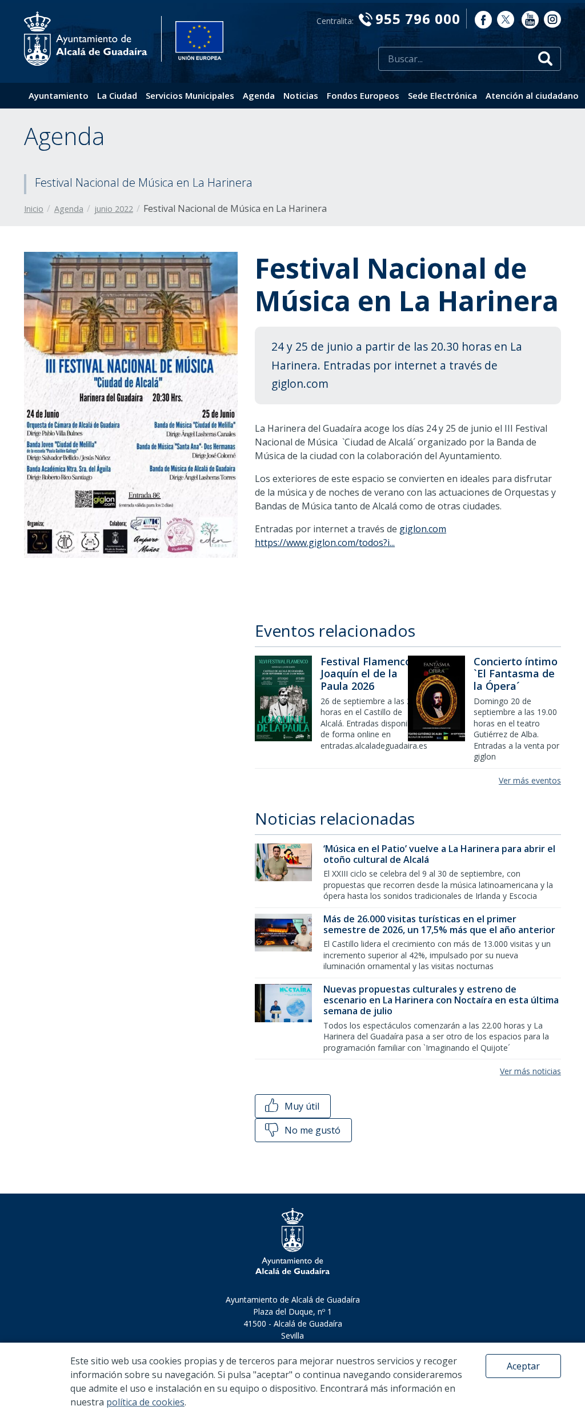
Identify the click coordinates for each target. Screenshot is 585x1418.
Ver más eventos (530, 780)
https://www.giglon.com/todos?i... (325, 542)
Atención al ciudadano (532, 95)
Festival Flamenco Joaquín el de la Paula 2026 (365, 673)
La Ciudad (117, 95)
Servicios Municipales (190, 95)
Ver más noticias (530, 1071)
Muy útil (300, 1106)
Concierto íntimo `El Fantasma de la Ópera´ (516, 673)
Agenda (259, 95)
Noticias (300, 95)
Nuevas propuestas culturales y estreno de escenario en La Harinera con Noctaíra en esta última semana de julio (441, 1000)
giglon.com (422, 529)
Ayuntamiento (59, 95)
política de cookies (145, 1402)
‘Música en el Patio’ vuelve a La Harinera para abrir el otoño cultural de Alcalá (439, 854)
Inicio (33, 208)
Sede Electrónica (442, 95)
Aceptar (523, 1366)
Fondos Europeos (363, 95)
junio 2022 (113, 208)
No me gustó (311, 1130)
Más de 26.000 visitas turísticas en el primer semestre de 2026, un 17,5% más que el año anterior (439, 924)
